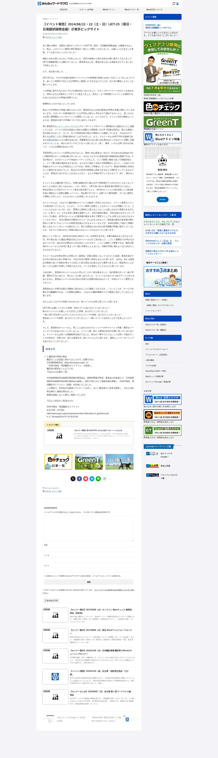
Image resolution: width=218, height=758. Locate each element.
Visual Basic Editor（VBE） (156, 370)
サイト (46, 566)
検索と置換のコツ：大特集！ (156, 299)
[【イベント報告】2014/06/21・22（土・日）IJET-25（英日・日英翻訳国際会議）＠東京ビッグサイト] (91, 478)
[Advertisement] (165, 503)
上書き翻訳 (149, 360)
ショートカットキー (153, 310)
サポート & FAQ (86, 9)
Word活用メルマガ (154, 9)
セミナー (55, 488)
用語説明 (63, 9)
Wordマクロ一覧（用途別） (156, 324)
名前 (46, 545)
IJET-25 (48, 37)
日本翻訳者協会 (52, 140)
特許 (147, 343)
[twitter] (73, 478)
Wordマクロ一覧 (132, 9)
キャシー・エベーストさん (67, 126)
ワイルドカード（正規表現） (156, 354)
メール (46, 555)
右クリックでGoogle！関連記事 (158, 381)
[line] (98, 478)
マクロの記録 (150, 365)
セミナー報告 (57, 37)
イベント (48, 488)
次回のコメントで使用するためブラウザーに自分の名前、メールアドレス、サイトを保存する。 (84, 576)
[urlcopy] (104, 478)
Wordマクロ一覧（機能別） (156, 329)
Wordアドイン (109, 9)
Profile (162, 199)
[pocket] (85, 478)
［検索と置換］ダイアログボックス (159, 305)
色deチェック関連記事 (154, 376)
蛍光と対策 (165, 466)
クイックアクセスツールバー (156, 349)
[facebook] (79, 478)
